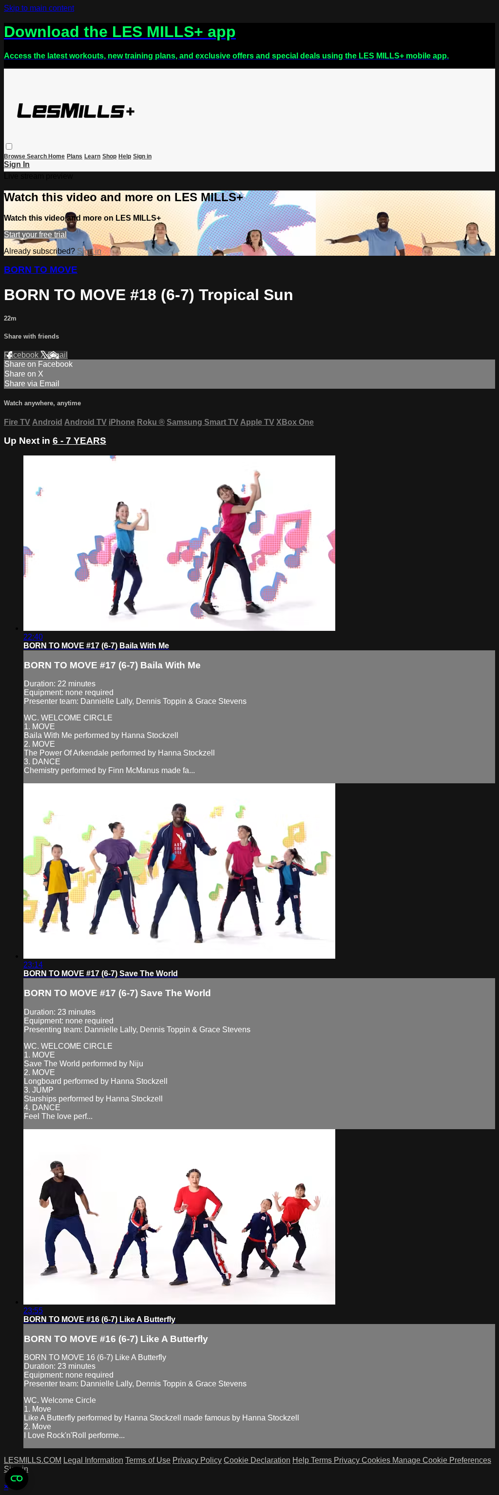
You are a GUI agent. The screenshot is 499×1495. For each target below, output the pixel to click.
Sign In (17, 164)
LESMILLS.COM (32, 1460)
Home (56, 156)
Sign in (142, 156)
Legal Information (93, 1460)
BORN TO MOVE (40, 270)
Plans (74, 156)
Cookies (377, 1460)
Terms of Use (148, 1460)
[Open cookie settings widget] (16, 1478)
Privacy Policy (197, 1460)
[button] (9, 146)
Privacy (348, 1460)
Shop (109, 156)
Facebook (22, 355)
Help (124, 156)
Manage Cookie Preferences (441, 1460)
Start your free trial (35, 234)
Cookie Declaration (257, 1460)
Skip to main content (39, 8)
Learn (92, 156)
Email (58, 355)
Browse (15, 156)
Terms (322, 1460)
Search (37, 156)
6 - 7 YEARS (79, 440)
